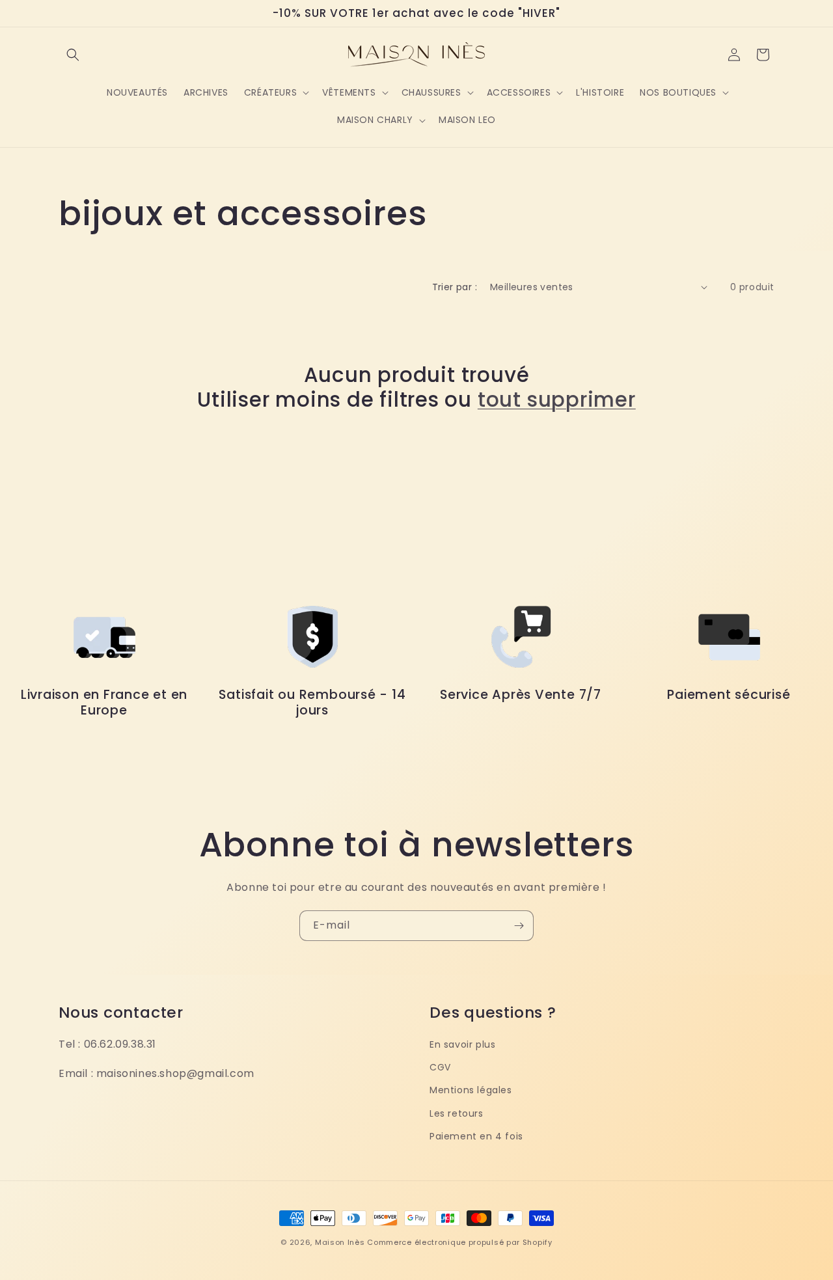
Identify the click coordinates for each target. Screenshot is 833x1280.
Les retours (457, 1112)
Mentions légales (471, 1089)
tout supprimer (557, 399)
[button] (73, 54)
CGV (440, 1067)
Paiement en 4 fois (476, 1136)
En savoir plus (462, 1044)
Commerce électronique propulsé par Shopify (459, 1242)
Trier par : (454, 286)
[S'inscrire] (518, 925)
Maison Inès (340, 1242)
